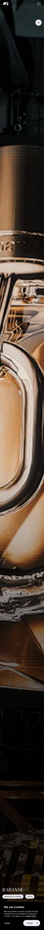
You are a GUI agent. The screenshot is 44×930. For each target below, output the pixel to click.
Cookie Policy (30, 916)
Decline (7, 923)
